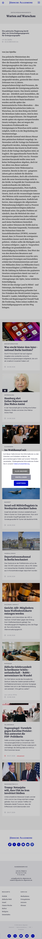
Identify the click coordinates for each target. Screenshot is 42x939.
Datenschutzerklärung (21, 464)
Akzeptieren (21, 483)
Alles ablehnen (21, 471)
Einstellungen (21, 477)
